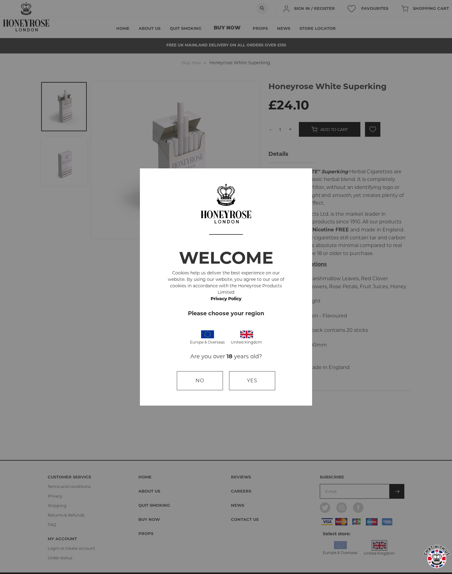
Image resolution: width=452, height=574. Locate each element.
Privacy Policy (226, 298)
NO (200, 380)
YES (252, 380)
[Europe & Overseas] (207, 334)
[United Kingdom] (246, 334)
